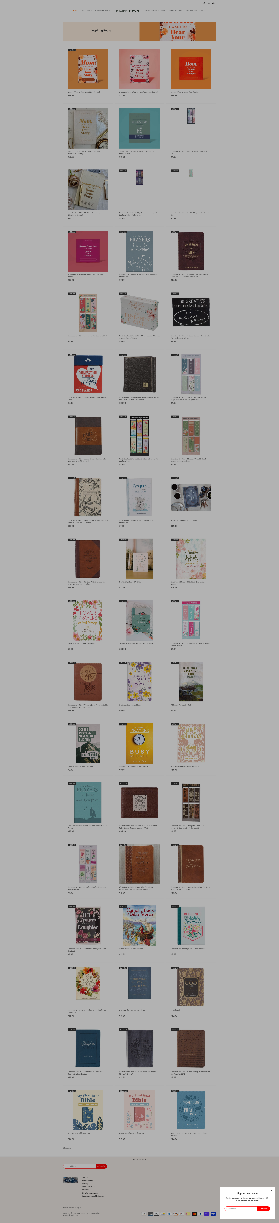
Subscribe (264, 1209)
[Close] (271, 1190)
